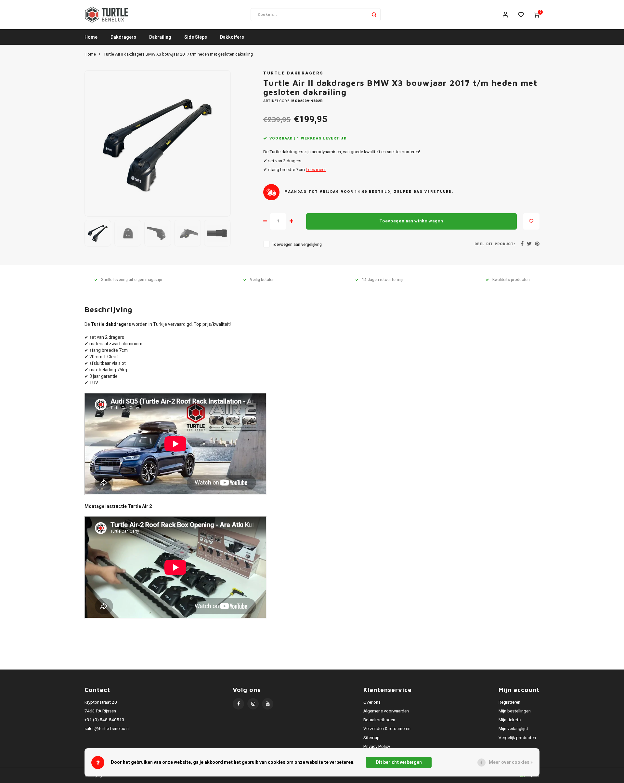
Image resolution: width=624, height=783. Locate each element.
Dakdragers (123, 37)
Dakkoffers (232, 37)
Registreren (509, 702)
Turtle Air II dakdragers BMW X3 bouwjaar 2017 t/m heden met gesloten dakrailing (178, 54)
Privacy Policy (376, 746)
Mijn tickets (510, 720)
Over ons (372, 702)
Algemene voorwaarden (386, 711)
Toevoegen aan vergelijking (297, 244)
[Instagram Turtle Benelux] (253, 704)
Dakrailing (160, 37)
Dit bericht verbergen (399, 762)
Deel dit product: (494, 244)
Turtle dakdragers (293, 73)
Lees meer (316, 169)
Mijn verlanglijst (513, 728)
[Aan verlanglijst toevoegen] (531, 221)
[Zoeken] (374, 14)
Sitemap (371, 738)
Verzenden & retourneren (386, 728)
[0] (537, 14)
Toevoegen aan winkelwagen (411, 221)
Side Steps (195, 37)
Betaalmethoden (379, 720)
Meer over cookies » (511, 762)
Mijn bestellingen (515, 711)
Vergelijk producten (517, 738)
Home (91, 37)
